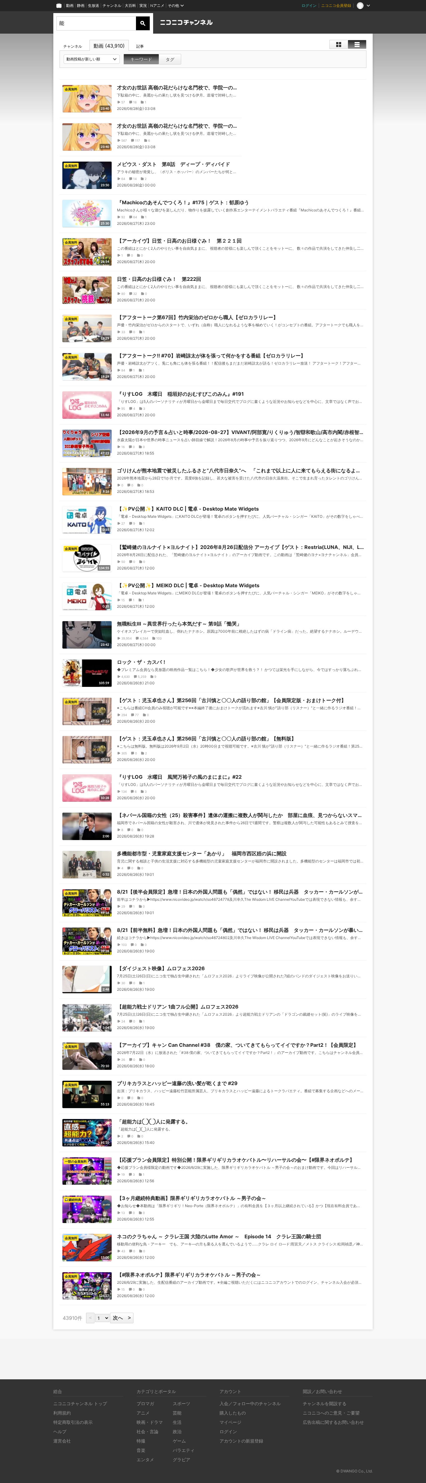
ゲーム (179, 1440)
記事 (140, 46)
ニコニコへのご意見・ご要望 (331, 1412)
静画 (81, 5)
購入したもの (233, 1412)
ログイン (309, 5)
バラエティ (184, 1450)
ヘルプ (59, 1431)
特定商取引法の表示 (73, 1422)
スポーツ (181, 1403)
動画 (70, 5)
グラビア (181, 1459)
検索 (143, 23)
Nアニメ (157, 5)
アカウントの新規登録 (241, 1440)
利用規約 (62, 1412)
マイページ (230, 1422)
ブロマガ (145, 1403)
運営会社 (62, 1440)
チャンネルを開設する (324, 1403)
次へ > (122, 1317)
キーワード (141, 59)
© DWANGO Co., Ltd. (354, 1471)
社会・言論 (147, 1431)
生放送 (93, 5)
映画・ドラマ (150, 1422)
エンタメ (145, 1459)
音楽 (141, 1450)
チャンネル (112, 5)
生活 (177, 1422)
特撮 (141, 1440)
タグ (170, 59)
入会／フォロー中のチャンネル (250, 1403)
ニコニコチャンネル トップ (80, 1403)
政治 (177, 1431)
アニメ (143, 1412)
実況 (143, 5)
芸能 (177, 1412)
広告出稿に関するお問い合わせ (333, 1422)
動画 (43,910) (109, 46)
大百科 (130, 5)
